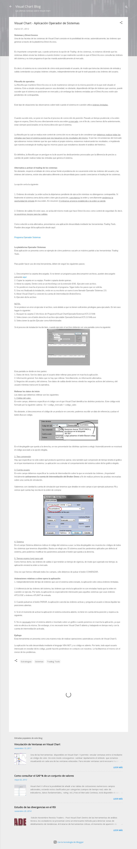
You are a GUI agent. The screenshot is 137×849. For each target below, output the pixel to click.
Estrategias (26, 661)
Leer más (118, 767)
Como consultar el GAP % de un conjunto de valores (44, 775)
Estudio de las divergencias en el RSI (35, 807)
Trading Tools (53, 661)
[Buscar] (126, 7)
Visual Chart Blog (28, 6)
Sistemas (39, 661)
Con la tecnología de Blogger (70, 842)
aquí (24, 277)
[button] (121, 23)
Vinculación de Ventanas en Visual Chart (37, 744)
